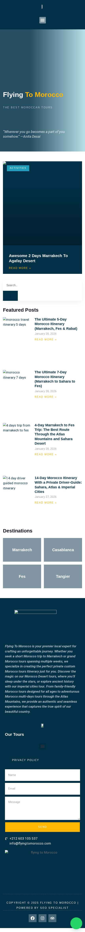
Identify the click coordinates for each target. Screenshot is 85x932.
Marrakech (22, 550)
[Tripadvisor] (52, 918)
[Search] (10, 296)
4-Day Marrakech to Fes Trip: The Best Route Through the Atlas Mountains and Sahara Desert (55, 434)
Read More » (20, 268)
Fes (22, 576)
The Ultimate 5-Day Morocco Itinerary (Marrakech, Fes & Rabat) (56, 324)
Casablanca (63, 550)
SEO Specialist (54, 907)
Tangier (63, 576)
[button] (42, 20)
